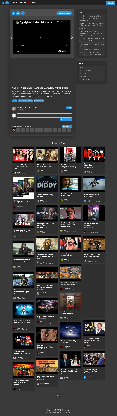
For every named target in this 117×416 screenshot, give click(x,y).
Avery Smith (43, 292)
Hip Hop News (43, 201)
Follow (69, 107)
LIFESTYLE (83, 74)
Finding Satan (20, 389)
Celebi (18, 172)
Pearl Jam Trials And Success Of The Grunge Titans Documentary (91, 53)
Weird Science (66, 378)
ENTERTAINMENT (85, 70)
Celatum (42, 352)
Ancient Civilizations (25, 101)
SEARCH (34, 3)
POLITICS (82, 77)
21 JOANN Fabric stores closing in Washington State (91, 40)
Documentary (39, 101)
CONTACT (68, 412)
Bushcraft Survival (44, 294)
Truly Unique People (45, 354)
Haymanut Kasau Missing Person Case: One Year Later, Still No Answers (91, 26)
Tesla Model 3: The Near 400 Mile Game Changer (91, 45)
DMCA (60, 412)
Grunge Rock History (21, 173)
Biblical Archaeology (45, 384)
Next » (58, 395)
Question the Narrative (92, 261)
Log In (111, 3)
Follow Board (67, 126)
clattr (88, 200)
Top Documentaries (91, 378)
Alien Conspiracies (25, 126)
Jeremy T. (42, 200)
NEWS (81, 67)
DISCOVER (24, 3)
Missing (65, 230)
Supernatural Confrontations (93, 201)
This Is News (20, 206)
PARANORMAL (84, 80)
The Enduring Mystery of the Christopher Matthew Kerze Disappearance (90, 18)
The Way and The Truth (68, 289)
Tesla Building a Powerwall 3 (89, 49)
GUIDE (48, 412)
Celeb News (89, 172)
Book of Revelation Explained (47, 323)
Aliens (15, 101)
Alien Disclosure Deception (23, 208)
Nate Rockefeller (44, 383)
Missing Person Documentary (70, 231)
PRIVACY (54, 412)
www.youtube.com (65, 13)
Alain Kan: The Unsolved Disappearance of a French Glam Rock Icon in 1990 (91, 33)
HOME (15, 3)
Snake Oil (65, 377)
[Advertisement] (42, 71)
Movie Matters (66, 260)
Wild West (89, 260)
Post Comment (65, 120)
